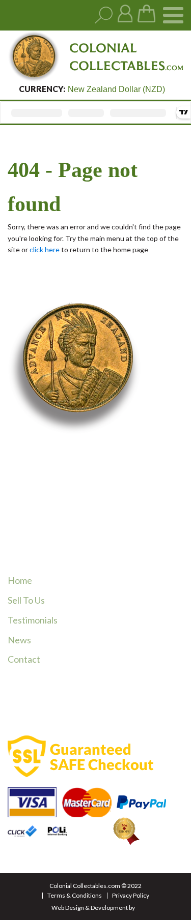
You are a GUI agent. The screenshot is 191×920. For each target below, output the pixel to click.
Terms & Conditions (74, 895)
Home (20, 580)
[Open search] (104, 15)
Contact (24, 659)
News (19, 639)
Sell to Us (26, 600)
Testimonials (33, 620)
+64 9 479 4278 (59, 517)
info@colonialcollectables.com (87, 549)
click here (45, 249)
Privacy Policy (130, 895)
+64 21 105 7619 (61, 529)
